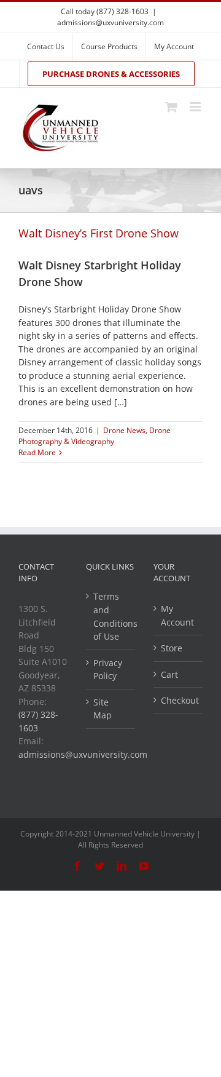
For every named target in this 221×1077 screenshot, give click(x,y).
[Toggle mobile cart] (171, 106)
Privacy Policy (107, 669)
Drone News (124, 430)
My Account (177, 615)
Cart (169, 674)
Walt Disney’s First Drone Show (98, 233)
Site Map (102, 708)
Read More (37, 452)
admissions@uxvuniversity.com (110, 22)
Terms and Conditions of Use (111, 616)
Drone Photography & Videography (94, 436)
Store (171, 648)
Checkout (178, 700)
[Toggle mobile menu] (196, 106)
